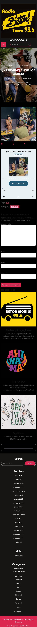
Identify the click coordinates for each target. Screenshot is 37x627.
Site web (4, 273)
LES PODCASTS (18, 39)
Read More (18, 309)
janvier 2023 (18, 530)
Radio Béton (18, 143)
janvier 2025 (18, 499)
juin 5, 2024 (7, 143)
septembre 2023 (18, 515)
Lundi (18, 587)
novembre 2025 (18, 487)
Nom (3, 252)
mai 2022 (18, 542)
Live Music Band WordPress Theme (16, 620)
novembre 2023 (18, 511)
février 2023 (18, 526)
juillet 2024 (18, 507)
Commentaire (6, 224)
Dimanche (18, 579)
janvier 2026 (18, 483)
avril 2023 (18, 523)
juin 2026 (18, 479)
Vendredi (18, 603)
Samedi (18, 599)
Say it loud (18, 433)
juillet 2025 (19, 495)
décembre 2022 (18, 534)
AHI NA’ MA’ (18, 381)
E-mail (3, 262)
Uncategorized (18, 611)
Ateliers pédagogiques (18, 330)
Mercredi (18, 595)
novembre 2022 (18, 538)
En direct (18, 576)
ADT (7, 203)
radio (18, 608)
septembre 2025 (18, 491)
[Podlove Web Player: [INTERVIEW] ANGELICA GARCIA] (18, 174)
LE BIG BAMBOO (19, 572)
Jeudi (18, 583)
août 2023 (18, 519)
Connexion (18, 555)
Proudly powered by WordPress (18, 626)
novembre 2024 (18, 503)
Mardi (18, 591)
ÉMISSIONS (24, 82)
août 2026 (18, 475)
